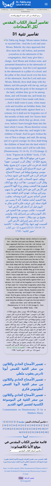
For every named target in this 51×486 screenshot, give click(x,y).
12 (23, 425)
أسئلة (11, 459)
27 (4, 429)
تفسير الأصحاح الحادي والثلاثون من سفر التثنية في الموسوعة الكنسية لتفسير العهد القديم (23, 399)
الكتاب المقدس (42, 459)
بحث (36, 459)
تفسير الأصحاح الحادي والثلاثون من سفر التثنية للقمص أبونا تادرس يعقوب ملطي (23, 368)
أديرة (22, 462)
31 (33, 432)
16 (5, 425)
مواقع (25, 464)
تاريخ (41, 462)
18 (43, 429)
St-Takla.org (4, 9)
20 (34, 429)
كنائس (26, 462)
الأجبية (16, 459)
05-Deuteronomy (25, 11)
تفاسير (32, 459)
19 (38, 429)
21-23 (9, 347)
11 (28, 425)
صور (5, 462)
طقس (7, 459)
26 (8, 429)
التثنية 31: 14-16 (18, 347)
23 (21, 429)
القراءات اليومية (24, 459)
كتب (37, 462)
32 (28, 432)
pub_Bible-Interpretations (17, 9)
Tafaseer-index (30, 9)
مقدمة (21, 422)
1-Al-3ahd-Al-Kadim (42, 9)
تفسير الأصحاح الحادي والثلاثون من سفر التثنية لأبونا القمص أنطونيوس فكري (23, 384)
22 (25, 429)
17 (47, 429)
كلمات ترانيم (15, 462)
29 (41, 432)
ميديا (9, 462)
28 (46, 432)
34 (20, 432)
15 (9, 425)
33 (24, 432)
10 (32, 425)
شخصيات (32, 462)
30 (37, 432)
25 (12, 429)
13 (19, 425)
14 (14, 425)
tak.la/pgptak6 (25, 481)
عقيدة (45, 462)
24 (17, 429)
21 (30, 429)
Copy (21, 478)
